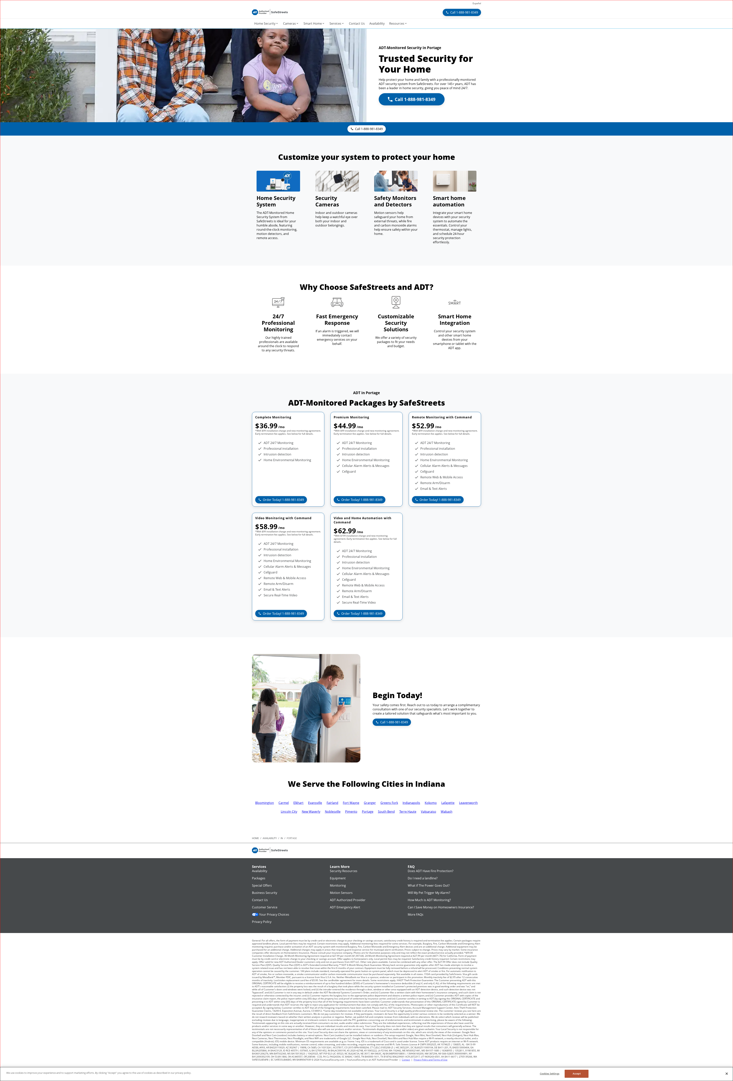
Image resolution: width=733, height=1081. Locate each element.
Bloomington (264, 803)
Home (255, 838)
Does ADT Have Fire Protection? (430, 871)
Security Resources (343, 871)
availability (270, 838)
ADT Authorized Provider (348, 900)
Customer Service (264, 907)
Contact (406, 1059)
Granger (370, 803)
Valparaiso (428, 811)
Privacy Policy (261, 922)
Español (477, 3)
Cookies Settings (549, 1073)
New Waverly (311, 811)
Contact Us (260, 900)
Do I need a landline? (423, 878)
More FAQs (415, 914)
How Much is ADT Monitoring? (429, 900)
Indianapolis (411, 803)
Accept (577, 1073)
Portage (367, 811)
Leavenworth (468, 803)
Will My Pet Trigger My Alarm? (429, 893)
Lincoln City (289, 811)
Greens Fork (389, 803)
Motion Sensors (341, 893)
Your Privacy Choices (274, 914)
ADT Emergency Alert (345, 907)
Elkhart (298, 803)
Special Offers (262, 885)
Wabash (446, 811)
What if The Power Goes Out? (429, 885)
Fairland (332, 803)
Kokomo (431, 803)
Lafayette (447, 803)
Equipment (338, 878)
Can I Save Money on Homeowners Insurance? (441, 907)
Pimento (351, 811)
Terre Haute (407, 811)
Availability (259, 871)
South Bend (386, 811)
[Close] (727, 1073)
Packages (258, 878)
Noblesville (333, 811)
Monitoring (338, 885)
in (282, 838)
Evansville (315, 803)
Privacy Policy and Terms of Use (430, 1059)
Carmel (284, 803)
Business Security (264, 893)
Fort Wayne (351, 803)
